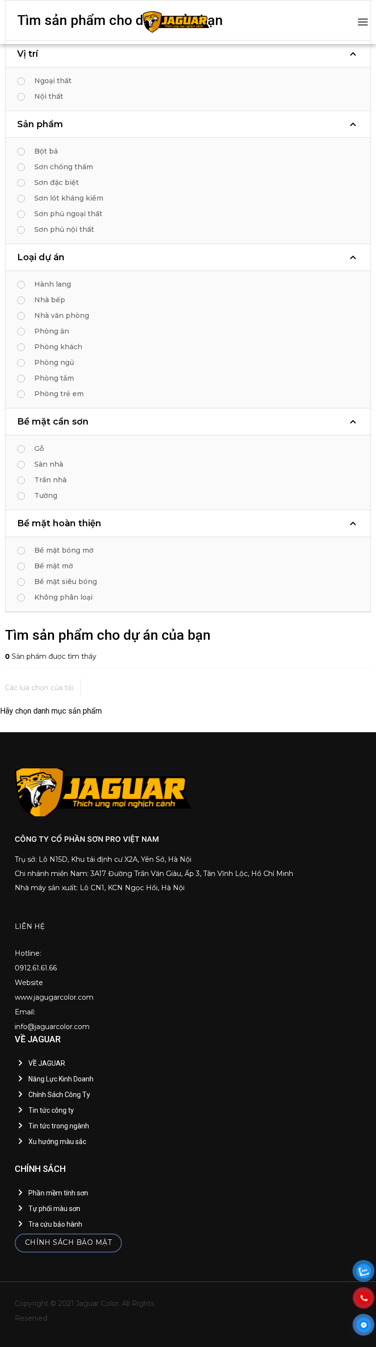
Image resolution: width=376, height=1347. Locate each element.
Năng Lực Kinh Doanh (61, 1079)
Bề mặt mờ (53, 565)
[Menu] (363, 22)
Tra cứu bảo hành (55, 1224)
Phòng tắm (54, 378)
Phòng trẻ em (59, 393)
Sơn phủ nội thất (64, 229)
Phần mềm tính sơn (58, 1193)
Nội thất (48, 96)
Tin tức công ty (51, 1110)
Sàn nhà (48, 464)
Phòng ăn (51, 331)
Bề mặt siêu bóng (65, 581)
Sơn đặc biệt (56, 182)
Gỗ (39, 448)
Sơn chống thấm (63, 166)
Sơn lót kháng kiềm (68, 198)
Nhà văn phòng (61, 315)
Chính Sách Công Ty (59, 1095)
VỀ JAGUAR (46, 1063)
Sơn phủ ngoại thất (68, 213)
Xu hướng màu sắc (57, 1141)
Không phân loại (63, 597)
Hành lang (52, 284)
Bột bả (46, 151)
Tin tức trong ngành (58, 1126)
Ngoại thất (52, 80)
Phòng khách (58, 346)
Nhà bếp (49, 299)
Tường (45, 495)
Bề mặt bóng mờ (64, 550)
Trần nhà (50, 479)
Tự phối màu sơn (54, 1208)
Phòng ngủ (54, 362)
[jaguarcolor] (176, 22)
